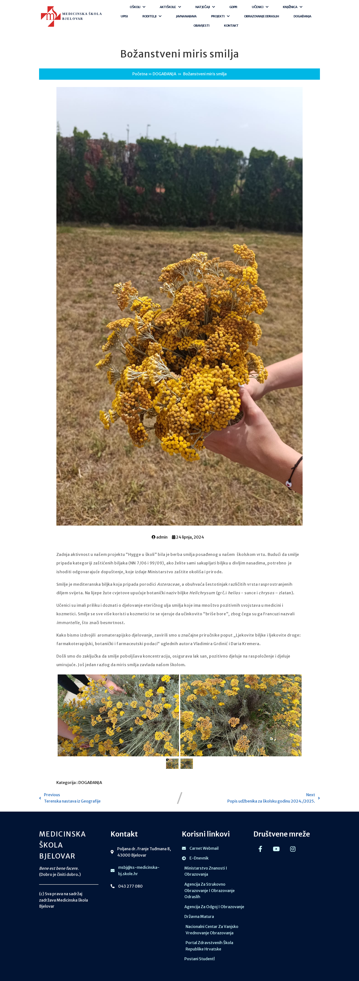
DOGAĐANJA (164, 73)
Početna (140, 73)
